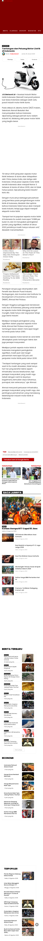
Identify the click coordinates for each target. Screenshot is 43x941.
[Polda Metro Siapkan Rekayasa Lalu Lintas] (28, 705)
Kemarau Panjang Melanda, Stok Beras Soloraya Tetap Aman (12, 803)
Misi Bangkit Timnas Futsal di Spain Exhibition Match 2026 (27, 568)
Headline (7, 673)
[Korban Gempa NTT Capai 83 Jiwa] (21, 510)
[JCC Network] (21, 14)
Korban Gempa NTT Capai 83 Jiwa (19, 528)
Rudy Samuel (14, 54)
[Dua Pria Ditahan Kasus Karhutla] (8, 559)
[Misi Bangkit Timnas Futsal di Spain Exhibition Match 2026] (8, 570)
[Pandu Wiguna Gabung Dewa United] (28, 876)
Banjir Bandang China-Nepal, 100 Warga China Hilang (11, 676)
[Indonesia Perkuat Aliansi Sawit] (28, 767)
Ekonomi (5, 46)
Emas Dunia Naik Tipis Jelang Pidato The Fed (11, 686)
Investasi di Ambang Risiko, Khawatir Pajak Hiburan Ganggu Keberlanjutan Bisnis (11, 481)
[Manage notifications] (36, 924)
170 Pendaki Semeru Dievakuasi (10, 714)
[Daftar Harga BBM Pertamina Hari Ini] (8, 580)
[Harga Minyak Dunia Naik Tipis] (28, 786)
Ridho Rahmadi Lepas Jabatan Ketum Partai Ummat (11, 658)
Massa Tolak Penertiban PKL (12, 695)
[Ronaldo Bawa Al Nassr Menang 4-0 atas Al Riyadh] (28, 894)
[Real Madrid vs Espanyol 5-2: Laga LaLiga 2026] (8, 548)
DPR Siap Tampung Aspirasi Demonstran (11, 742)
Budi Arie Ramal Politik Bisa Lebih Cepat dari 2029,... (12, 930)
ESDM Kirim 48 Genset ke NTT (12, 733)
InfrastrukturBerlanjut (10, 455)
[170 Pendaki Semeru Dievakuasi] (28, 714)
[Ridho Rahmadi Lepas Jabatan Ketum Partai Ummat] (28, 658)
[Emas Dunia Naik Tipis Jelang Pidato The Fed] (28, 686)
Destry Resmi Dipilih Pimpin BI (10, 667)
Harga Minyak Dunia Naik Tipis (11, 784)
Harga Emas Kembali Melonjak (11, 775)
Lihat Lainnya (18, 750)
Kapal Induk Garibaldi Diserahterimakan (11, 723)
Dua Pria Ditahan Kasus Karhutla (27, 556)
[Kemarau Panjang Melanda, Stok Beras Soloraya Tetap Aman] (28, 804)
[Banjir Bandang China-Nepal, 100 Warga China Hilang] (28, 677)
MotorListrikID (23, 455)
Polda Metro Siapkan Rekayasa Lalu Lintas (11, 705)
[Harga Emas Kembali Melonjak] (28, 776)
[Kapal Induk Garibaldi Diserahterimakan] (28, 723)
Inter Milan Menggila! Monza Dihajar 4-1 (11, 884)
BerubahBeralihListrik (15, 452)
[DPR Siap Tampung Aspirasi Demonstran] (28, 742)
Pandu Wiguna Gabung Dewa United (12, 875)
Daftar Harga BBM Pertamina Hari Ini (10, 812)
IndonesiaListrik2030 (31, 452)
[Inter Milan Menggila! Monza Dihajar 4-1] (28, 885)
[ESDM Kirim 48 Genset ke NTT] (28, 733)
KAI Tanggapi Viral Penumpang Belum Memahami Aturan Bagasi (32, 482)
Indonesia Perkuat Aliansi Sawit (10, 766)
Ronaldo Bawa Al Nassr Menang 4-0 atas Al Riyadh (12, 893)
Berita (4, 526)
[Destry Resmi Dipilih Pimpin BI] (28, 667)
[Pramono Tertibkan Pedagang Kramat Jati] (8, 591)
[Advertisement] (21, 148)
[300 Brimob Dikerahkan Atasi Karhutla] (8, 538)
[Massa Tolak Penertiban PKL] (28, 695)
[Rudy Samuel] (4, 53)
